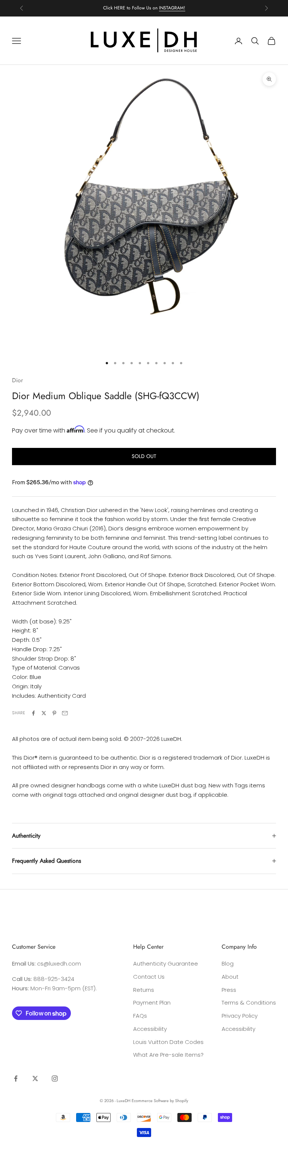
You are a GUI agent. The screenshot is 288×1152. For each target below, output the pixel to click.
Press (229, 990)
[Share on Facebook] (33, 713)
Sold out (144, 456)
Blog (228, 963)
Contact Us (149, 977)
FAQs (140, 1016)
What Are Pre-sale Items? (168, 1055)
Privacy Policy (240, 1016)
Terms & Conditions (249, 1002)
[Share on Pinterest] (54, 713)
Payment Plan (152, 1002)
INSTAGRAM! (172, 8)
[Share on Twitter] (44, 713)
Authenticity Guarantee (165, 963)
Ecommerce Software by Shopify (160, 1101)
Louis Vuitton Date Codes (168, 1042)
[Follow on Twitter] (35, 1078)
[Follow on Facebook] (16, 1078)
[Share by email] (65, 713)
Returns (143, 990)
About (230, 977)
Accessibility (150, 1029)
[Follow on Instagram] (54, 1078)
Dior (17, 380)
